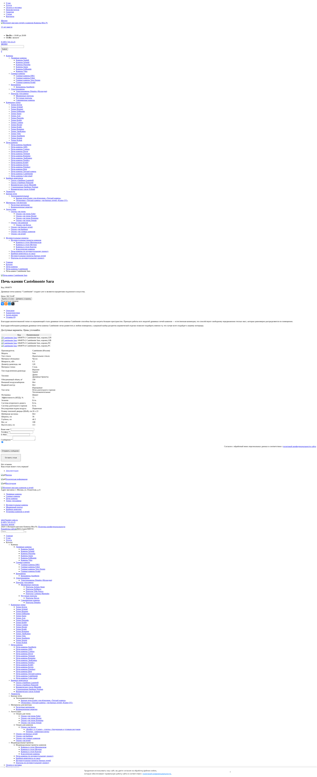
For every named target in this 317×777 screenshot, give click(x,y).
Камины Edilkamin (23, 69)
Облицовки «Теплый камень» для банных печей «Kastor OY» (42, 200)
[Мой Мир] (9, 303)
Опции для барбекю (19, 229)
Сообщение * (6, 440)
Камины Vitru (21, 71)
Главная (9, 536)
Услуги (9, 5)
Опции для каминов (19, 223)
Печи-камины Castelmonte (22, 174)
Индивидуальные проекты (17, 238)
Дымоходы (10, 191)
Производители (12, 10)
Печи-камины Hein (19, 169)
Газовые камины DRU (25, 76)
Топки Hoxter (16, 125)
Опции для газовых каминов (23, 231)
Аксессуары (11, 209)
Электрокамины (18, 89)
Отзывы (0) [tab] (10, 317)
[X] (12, 303)
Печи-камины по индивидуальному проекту (30, 251)
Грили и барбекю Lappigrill (22, 180)
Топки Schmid (17, 107)
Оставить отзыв (11, 458)
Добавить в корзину (23, 299)
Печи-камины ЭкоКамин (21, 158)
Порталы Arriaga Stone (35, 587)
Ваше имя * (6, 429)
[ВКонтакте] (2, 303)
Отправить (10, 451)
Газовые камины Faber (25, 78)
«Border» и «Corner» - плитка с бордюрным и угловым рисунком (53, 729)
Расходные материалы (20, 205)
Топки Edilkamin (18, 111)
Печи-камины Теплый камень (23, 171)
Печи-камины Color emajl (21, 176)
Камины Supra (22, 67)
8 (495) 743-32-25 (8, 42)
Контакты (10, 16)
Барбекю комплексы (14, 178)
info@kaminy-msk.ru (9, 520)
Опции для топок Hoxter (26, 216)
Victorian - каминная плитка (37, 732)
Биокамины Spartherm (25, 87)
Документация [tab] (12, 471)
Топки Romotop (17, 129)
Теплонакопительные (20, 196)
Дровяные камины (19, 58)
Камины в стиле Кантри (26, 247)
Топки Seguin (16, 138)
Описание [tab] (10, 310)
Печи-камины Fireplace (20, 167)
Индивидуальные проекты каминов (26, 240)
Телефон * (5, 432)
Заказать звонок (7, 524)
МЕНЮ (4, 44)
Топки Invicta (16, 105)
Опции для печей (18, 234)
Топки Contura (17, 122)
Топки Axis (15, 116)
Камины (9, 56)
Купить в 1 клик (8, 299)
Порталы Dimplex (33, 602)
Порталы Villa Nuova (34, 591)
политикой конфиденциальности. (157, 774)
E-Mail (3, 435)
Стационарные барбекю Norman (24, 187)
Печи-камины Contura (20, 149)
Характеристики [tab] (13, 313)
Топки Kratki (16, 127)
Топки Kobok (16, 140)
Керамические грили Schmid (23, 189)
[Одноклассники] (5, 303)
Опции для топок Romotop (27, 218)
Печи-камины (12, 142)
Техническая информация (16, 479)
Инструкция (11, 483)
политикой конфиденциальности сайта (299, 446)
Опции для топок (18, 211)
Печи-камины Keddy (19, 162)
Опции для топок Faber (26, 214)
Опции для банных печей (22, 227)
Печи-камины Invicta (19, 165)
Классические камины (25, 249)
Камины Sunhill (22, 60)
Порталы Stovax (32, 598)
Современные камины (25, 100)
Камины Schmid (22, 62)
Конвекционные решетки (21, 207)
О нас (8, 3)
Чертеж (9, 475)
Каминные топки (13, 102)
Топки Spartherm (18, 136)
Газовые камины (18, 73)
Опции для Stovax (23, 225)
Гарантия (10, 12)
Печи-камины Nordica (20, 160)
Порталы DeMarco (33, 589)
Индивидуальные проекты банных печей (28, 256)
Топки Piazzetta (17, 118)
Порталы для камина (19, 93)
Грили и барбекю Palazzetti (22, 183)
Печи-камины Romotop (20, 156)
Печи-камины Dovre (19, 151)
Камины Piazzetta (23, 65)
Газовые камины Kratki (25, 82)
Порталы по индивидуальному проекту (27, 258)
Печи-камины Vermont (20, 154)
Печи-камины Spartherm (21, 145)
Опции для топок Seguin (26, 220)
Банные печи (11, 194)
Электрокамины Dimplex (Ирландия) (31, 91)
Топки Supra (16, 114)
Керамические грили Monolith (23, 185)
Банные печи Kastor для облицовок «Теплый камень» (38, 198)
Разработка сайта (8, 529)
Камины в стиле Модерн (26, 245)
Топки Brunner (17, 109)
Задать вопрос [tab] (12, 315)
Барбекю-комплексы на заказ (23, 253)
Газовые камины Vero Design (28, 80)
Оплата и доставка (14, 7)
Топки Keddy (16, 120)
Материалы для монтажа (16, 203)
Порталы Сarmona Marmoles (37, 594)
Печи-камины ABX (19, 147)
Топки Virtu (16, 134)
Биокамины (16, 85)
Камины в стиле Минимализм (28, 242)
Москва (4, 21)
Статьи (9, 14)
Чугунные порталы (24, 98)
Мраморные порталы (25, 96)
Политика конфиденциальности (51, 527)
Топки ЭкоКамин (18, 131)
